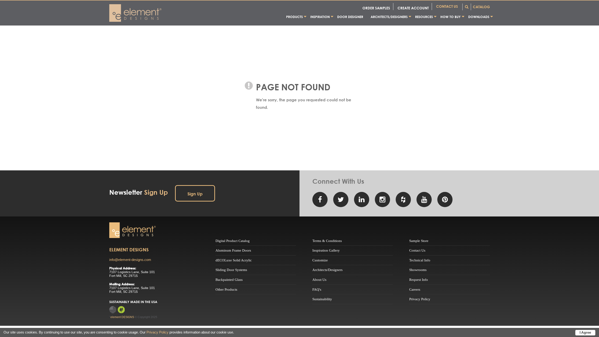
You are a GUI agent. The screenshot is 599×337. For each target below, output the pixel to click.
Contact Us (417, 250)
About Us (319, 280)
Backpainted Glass (229, 280)
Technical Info (419, 260)
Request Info (418, 280)
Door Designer (350, 16)
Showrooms (418, 270)
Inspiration (320, 16)
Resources (424, 16)
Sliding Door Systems (231, 270)
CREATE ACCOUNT (413, 8)
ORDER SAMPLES (376, 8)
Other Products (226, 289)
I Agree (585, 332)
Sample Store (418, 241)
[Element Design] (132, 230)
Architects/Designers (389, 16)
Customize (320, 260)
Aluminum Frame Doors (233, 250)
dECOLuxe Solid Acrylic (233, 260)
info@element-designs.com (130, 260)
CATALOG (481, 6)
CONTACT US (447, 6)
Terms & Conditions (327, 241)
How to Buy (450, 16)
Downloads (478, 16)
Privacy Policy (419, 299)
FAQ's (316, 289)
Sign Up (195, 194)
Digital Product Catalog (232, 241)
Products (294, 16)
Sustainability (322, 299)
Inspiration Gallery (326, 250)
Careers (414, 289)
